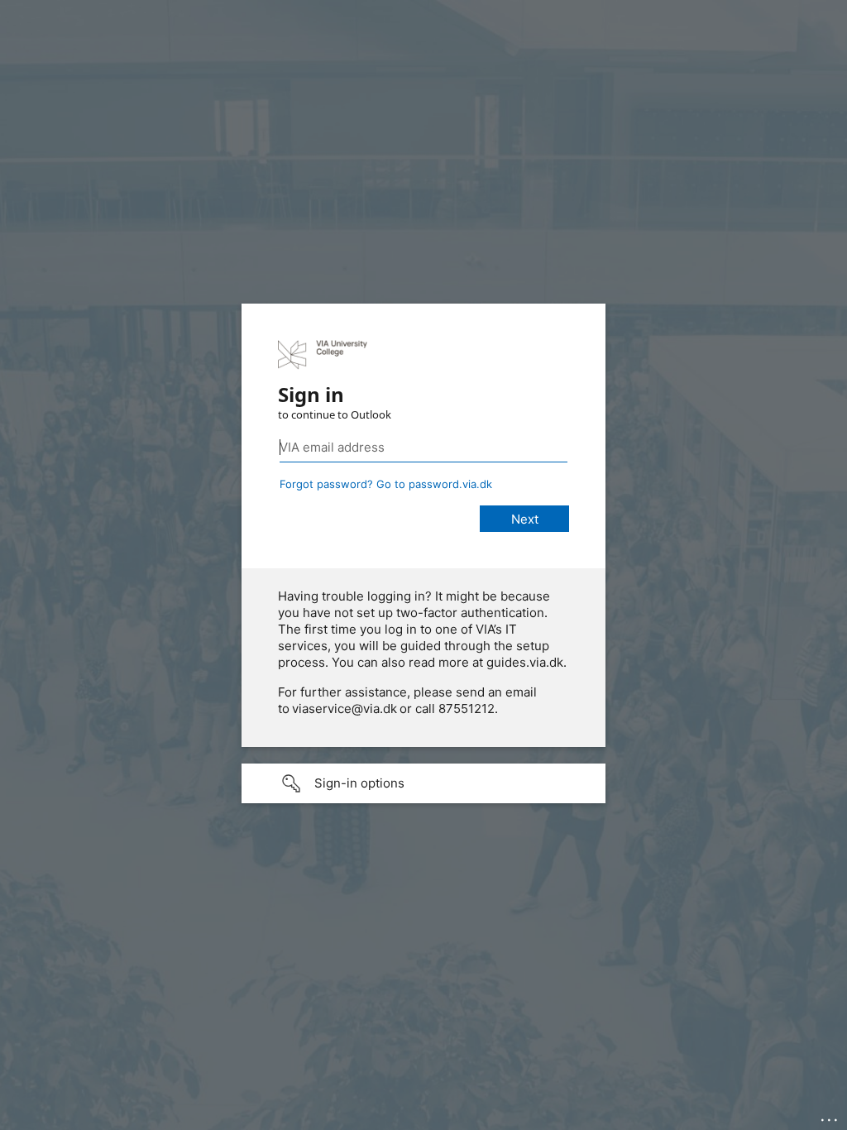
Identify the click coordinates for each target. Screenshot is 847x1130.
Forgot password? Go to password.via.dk (386, 484)
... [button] (830, 1116)
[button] (423, 783)
